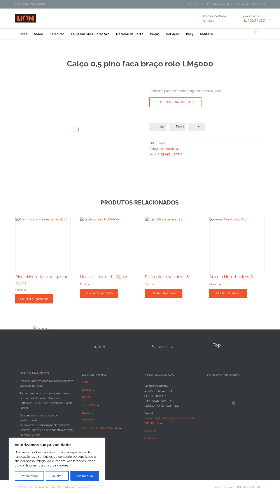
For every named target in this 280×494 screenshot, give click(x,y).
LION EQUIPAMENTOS (248, 487)
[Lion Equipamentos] (25, 18)
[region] (57, 461)
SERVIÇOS (89, 405)
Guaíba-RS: (152, 438)
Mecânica (171, 149)
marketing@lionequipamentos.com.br (169, 418)
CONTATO (88, 420)
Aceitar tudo (84, 476)
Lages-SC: (151, 430)
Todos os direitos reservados (72, 487)
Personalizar (29, 476)
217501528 (165, 154)
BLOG (86, 412)
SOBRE (87, 389)
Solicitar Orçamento (175, 102)
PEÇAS (86, 397)
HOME (86, 382)
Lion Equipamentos (39, 487)
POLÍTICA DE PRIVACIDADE (100, 428)
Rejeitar (57, 476)
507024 (179, 154)
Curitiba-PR (151, 423)
